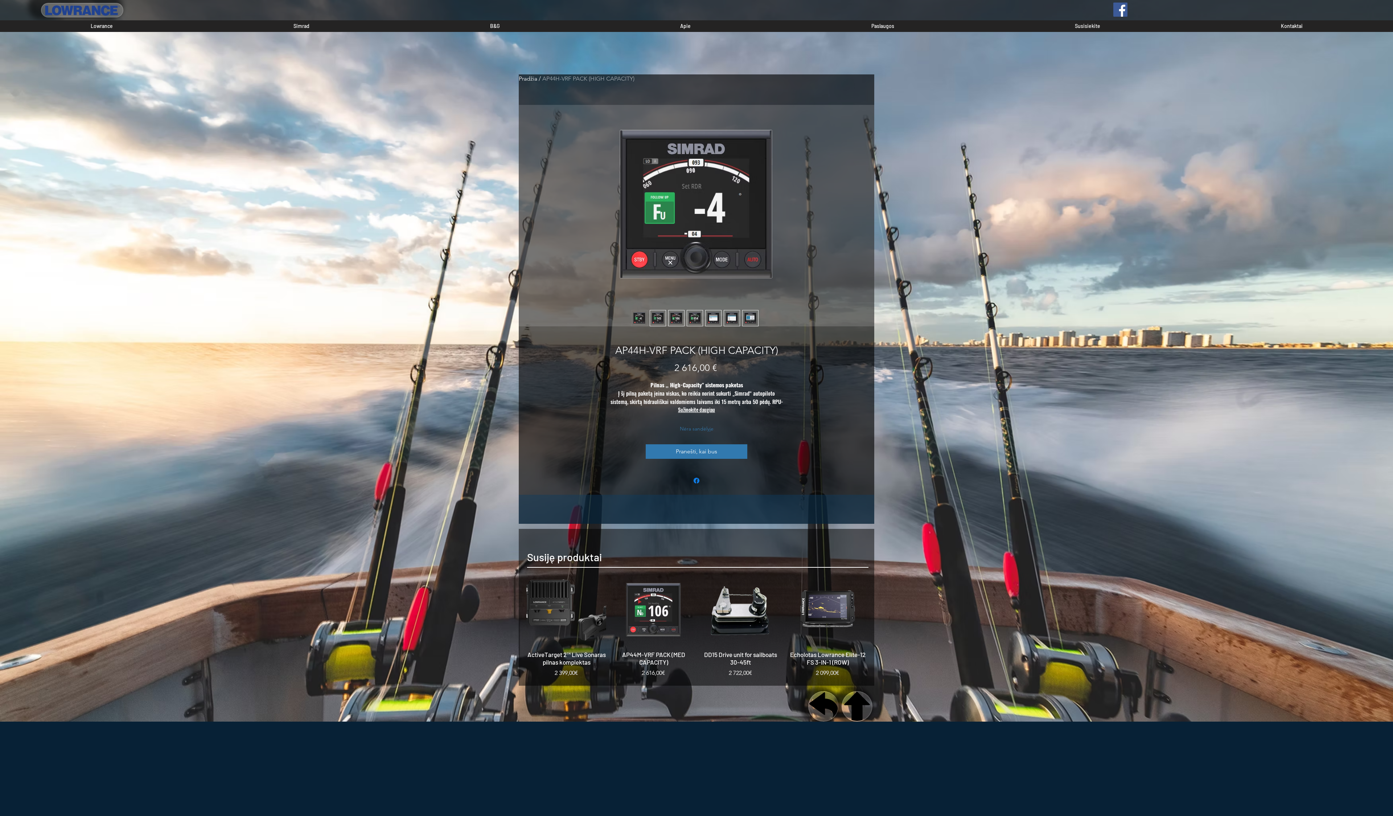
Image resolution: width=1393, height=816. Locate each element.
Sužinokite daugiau (696, 409)
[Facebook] (1120, 10)
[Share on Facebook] (696, 480)
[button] (101, 26)
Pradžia (528, 78)
